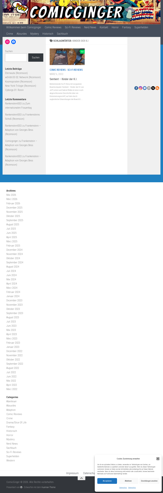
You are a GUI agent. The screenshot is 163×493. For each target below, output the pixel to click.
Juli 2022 (11, 372)
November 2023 (14, 304)
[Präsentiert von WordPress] (21, 487)
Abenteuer (11, 401)
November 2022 (14, 355)
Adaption (11, 409)
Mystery (34, 33)
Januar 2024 (12, 296)
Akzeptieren (107, 481)
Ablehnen (128, 481)
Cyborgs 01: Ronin (14, 90)
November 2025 (14, 211)
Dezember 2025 (14, 207)
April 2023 (11, 334)
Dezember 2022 (14, 351)
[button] (158, 458)
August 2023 (12, 317)
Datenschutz (123, 488)
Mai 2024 (11, 279)
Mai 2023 (11, 330)
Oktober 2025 (13, 216)
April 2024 (11, 283)
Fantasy (126, 27)
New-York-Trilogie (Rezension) (20, 85)
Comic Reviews (53, 27)
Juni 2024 (11, 275)
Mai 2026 (11, 194)
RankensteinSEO (13, 103)
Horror (115, 27)
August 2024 (12, 266)
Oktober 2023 (13, 308)
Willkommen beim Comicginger (23, 27)
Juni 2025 (11, 232)
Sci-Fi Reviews (73, 27)
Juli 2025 (11, 228)
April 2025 (11, 237)
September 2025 (14, 220)
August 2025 (12, 224)
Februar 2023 (13, 342)
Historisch (47, 33)
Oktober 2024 (13, 258)
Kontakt (104, 27)
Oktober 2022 (13, 359)
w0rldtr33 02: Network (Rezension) (23, 77)
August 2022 (12, 367)
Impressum (72, 473)
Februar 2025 (13, 245)
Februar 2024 (13, 292)
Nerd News (90, 27)
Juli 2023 (11, 321)
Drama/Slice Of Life (16, 422)
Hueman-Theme (48, 487)
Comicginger (11, 140)
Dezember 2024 (14, 249)
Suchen (9, 51)
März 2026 (11, 199)
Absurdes (22, 33)
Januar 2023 (12, 346)
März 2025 (11, 241)
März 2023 (11, 338)
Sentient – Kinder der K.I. (63, 79)
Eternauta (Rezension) (16, 73)
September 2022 (14, 363)
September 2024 (14, 262)
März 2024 (11, 287)
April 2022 (11, 384)
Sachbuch (62, 33)
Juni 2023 (11, 325)
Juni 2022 (11, 376)
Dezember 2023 (14, 300)
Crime (9, 33)
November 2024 (14, 254)
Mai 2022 (11, 380)
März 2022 (11, 389)
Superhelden (141, 27)
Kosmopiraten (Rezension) (18, 81)
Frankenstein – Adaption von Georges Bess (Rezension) (23, 130)
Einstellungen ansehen (149, 481)
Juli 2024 (11, 271)
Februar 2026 (13, 203)
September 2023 (14, 313)
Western (10, 460)
